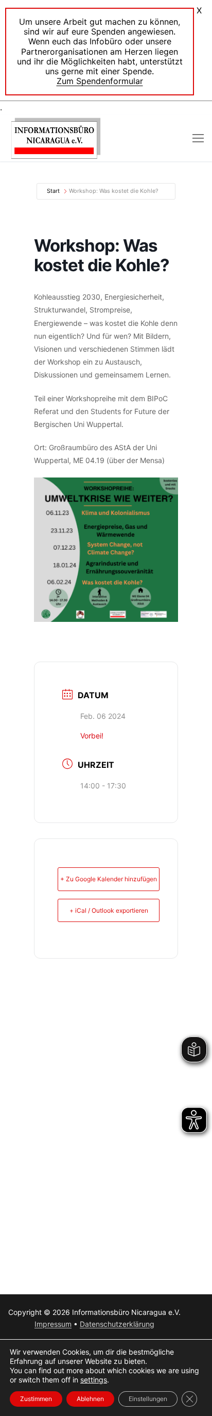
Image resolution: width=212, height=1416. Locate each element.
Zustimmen (36, 1399)
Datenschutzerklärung (117, 1324)
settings (93, 1379)
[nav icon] (198, 138)
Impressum (53, 1324)
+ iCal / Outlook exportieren (108, 910)
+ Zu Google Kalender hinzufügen (108, 879)
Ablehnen (90, 1399)
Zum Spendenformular (100, 81)
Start (53, 190)
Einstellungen (148, 1399)
